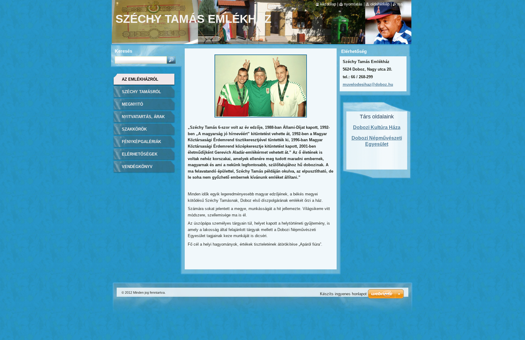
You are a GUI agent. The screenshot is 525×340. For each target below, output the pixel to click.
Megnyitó (132, 104)
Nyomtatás (353, 4)
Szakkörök (134, 129)
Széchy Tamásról (141, 91)
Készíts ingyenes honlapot (343, 294)
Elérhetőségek (139, 154)
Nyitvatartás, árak (143, 116)
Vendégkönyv (137, 166)
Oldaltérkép (379, 4)
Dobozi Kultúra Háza (376, 127)
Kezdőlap (328, 4)
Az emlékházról (140, 79)
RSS (400, 4)
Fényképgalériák (141, 141)
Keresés (123, 51)
